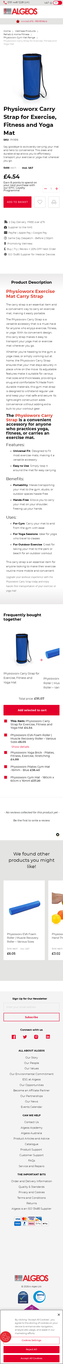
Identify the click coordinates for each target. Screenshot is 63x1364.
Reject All (31, 1349)
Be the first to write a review (31, 820)
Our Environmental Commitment (32, 1074)
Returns (31, 1203)
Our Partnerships (31, 1096)
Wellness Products (25, 31)
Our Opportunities (32, 1085)
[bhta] (39, 1298)
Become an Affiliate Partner (31, 1090)
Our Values (31, 1068)
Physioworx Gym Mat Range (19, 38)
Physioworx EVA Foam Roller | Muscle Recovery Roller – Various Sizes (33, 738)
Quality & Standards (31, 1187)
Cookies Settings (31, 1340)
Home (7, 31)
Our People (31, 1063)
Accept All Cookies (31, 1358)
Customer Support (31, 1155)
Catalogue (31, 1144)
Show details (20, 746)
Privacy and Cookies (32, 1192)
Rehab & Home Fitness (16, 34)
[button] (31, 820)
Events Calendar (31, 1107)
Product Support (31, 1149)
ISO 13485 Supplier (39, 1208)
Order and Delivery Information (31, 1181)
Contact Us (31, 1122)
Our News (31, 1101)
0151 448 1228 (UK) (19, 2)
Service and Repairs (31, 1166)
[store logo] (20, 12)
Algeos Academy (32, 1128)
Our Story (31, 1057)
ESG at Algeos (31, 1079)
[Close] (59, 1315)
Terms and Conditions (31, 1198)
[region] (31, 1337)
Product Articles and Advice (31, 1138)
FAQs (31, 1160)
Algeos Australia (31, 1133)
